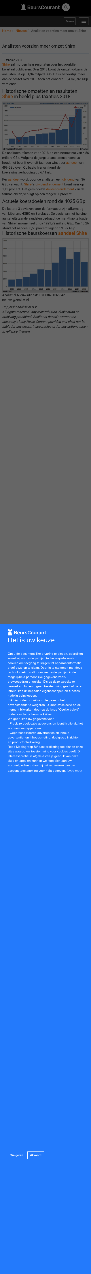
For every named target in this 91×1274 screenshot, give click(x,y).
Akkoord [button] (36, 1155)
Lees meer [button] (74, 770)
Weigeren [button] (16, 1155)
